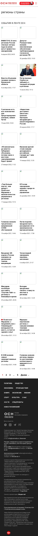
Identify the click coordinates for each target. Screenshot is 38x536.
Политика (8, 383)
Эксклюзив (16, 393)
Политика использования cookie (15, 509)
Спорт (6, 397)
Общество (19, 383)
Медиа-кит (22, 494)
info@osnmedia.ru (13, 438)
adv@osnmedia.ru (9, 455)
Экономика (8, 388)
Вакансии (23, 438)
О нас (24, 397)
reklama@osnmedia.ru (25, 453)
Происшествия (22, 388)
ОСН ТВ (6, 402)
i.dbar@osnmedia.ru (14, 448)
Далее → (25, 375)
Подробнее (23, 491)
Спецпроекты (17, 402)
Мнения (27, 393)
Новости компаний (12, 407)
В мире (6, 393)
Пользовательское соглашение (14, 507)
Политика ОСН (29, 507)
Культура (15, 397)
